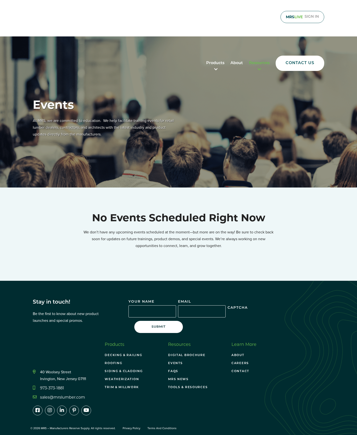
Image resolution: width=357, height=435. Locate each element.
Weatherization (122, 379)
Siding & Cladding (124, 371)
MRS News (178, 379)
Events (175, 363)
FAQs (173, 371)
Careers (240, 363)
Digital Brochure (186, 355)
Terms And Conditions (162, 428)
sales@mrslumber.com (62, 397)
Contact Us (300, 63)
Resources (259, 63)
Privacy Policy (131, 428)
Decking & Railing (123, 355)
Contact (240, 371)
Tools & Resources (188, 387)
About (236, 63)
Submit (159, 326)
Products (215, 63)
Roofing (113, 363)
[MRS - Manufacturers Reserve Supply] (45, 26)
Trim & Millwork (122, 387)
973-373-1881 (52, 388)
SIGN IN (302, 17)
